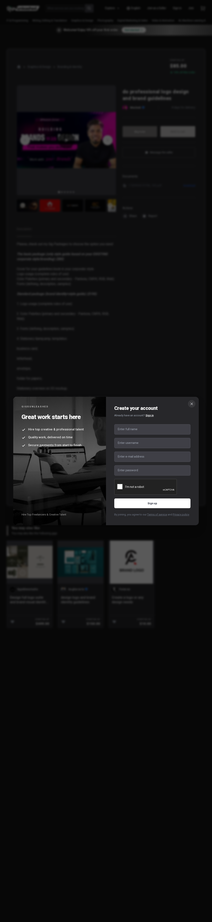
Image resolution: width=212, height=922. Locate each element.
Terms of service (157, 514)
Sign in (150, 415)
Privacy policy (181, 514)
